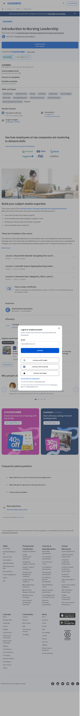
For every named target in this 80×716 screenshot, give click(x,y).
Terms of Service (31, 387)
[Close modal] (59, 328)
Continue (40, 350)
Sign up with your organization (30, 378)
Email (23, 340)
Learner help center (40, 382)
